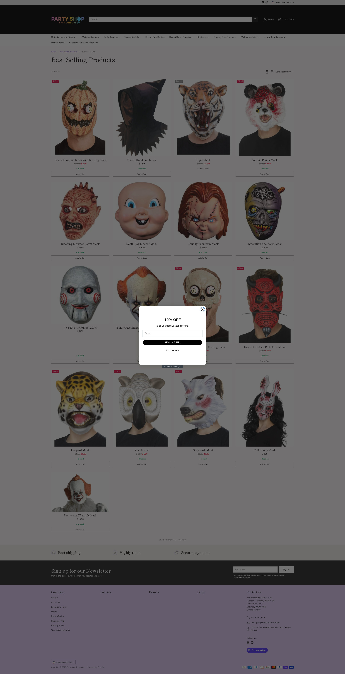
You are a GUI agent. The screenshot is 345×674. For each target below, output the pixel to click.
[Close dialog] (202, 309)
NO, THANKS (172, 350)
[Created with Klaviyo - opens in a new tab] (172, 366)
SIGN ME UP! (172, 342)
